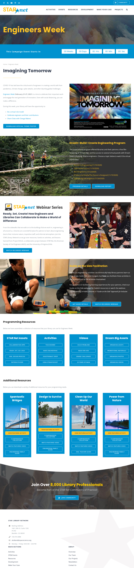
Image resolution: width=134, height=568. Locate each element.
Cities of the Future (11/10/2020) (86, 168)
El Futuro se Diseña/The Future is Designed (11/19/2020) (96, 175)
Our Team (72, 555)
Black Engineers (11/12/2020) (85, 172)
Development (13, 562)
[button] (127, 9)
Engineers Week (9, 94)
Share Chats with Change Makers (19, 118)
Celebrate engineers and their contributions (23, 115)
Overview (72, 552)
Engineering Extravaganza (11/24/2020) (89, 178)
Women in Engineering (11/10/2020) (88, 165)
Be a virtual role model (15, 112)
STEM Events (12, 555)
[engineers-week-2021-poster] (100, 84)
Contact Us (72, 565)
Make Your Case (14, 565)
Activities (11, 552)
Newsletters (73, 562)
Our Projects (73, 558)
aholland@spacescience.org (21, 540)
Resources (12, 558)
